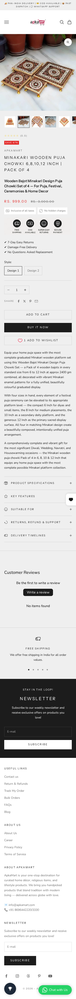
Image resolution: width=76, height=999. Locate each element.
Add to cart (38, 315)
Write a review (38, 592)
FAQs (8, 805)
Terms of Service (15, 854)
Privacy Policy (13, 847)
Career (8, 840)
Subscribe (38, 744)
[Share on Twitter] (24, 301)
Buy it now (38, 327)
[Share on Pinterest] (30, 301)
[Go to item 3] (37, 122)
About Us (10, 833)
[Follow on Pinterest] (39, 976)
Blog (7, 812)
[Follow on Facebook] (6, 976)
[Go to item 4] (51, 122)
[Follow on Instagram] (17, 976)
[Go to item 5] (64, 122)
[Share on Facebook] (18, 301)
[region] (38, 649)
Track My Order (14, 791)
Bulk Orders (12, 798)
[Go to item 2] (24, 122)
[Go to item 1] (10, 122)
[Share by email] (36, 301)
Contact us (11, 777)
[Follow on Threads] (28, 976)
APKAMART (13, 150)
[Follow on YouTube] (50, 976)
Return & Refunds (16, 784)
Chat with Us (58, 990)
